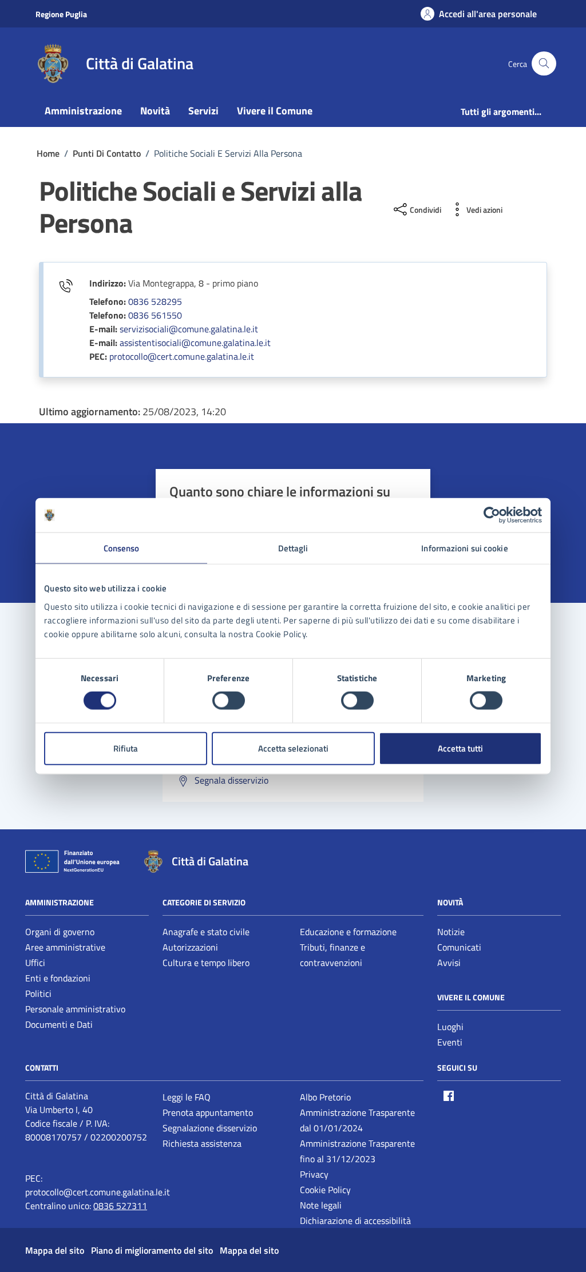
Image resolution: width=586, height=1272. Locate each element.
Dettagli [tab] (293, 548)
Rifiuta (125, 747)
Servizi (203, 110)
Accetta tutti (460, 747)
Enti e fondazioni (57, 978)
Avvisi (449, 962)
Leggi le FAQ (187, 1097)
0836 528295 (155, 301)
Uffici (35, 962)
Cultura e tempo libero (206, 962)
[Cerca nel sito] (544, 63)
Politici (38, 993)
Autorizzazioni (190, 947)
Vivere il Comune (274, 110)
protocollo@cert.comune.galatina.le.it (181, 356)
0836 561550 (155, 315)
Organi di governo (59, 932)
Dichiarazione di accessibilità (355, 1220)
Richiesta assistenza (202, 1143)
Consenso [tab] (122, 548)
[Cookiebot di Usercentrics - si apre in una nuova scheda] (492, 515)
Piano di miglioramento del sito (152, 1250)
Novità (155, 110)
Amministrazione (83, 110)
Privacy (314, 1174)
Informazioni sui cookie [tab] (464, 548)
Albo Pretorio (325, 1097)
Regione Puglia (61, 14)
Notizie (451, 932)
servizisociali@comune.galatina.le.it (189, 329)
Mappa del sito (54, 1250)
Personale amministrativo (75, 1009)
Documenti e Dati (59, 1024)
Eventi (449, 1042)
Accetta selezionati (293, 747)
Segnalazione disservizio (210, 1128)
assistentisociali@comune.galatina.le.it (195, 342)
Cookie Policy (325, 1190)
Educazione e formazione (348, 932)
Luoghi (450, 1027)
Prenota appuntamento (208, 1112)
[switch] (228, 700)
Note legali (321, 1205)
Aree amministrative (65, 947)
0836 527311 (120, 1206)
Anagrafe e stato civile (206, 932)
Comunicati (459, 947)
